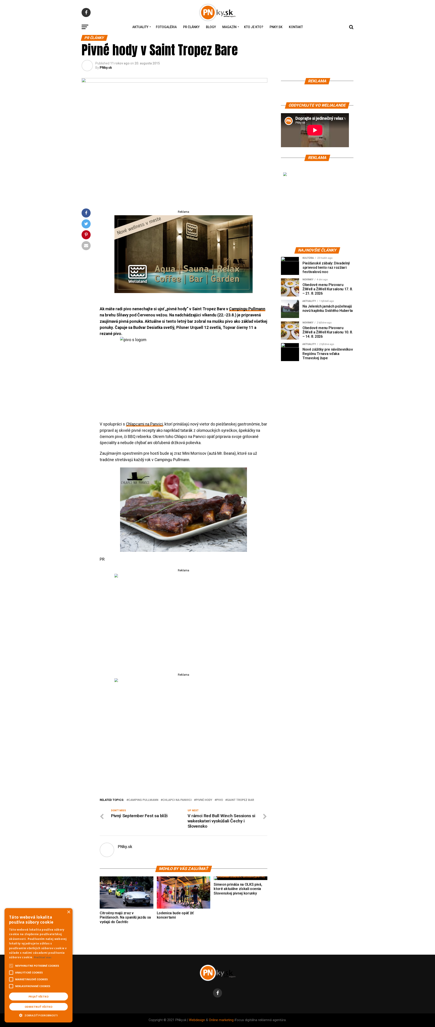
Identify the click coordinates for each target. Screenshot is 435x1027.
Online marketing (221, 1020)
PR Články (191, 27)
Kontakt (296, 27)
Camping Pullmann (143, 800)
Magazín (229, 27)
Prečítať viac (43, 957)
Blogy (211, 27)
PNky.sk (276, 27)
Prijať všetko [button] (38, 996)
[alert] (38, 965)
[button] (38, 1015)
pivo (219, 800)
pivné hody (204, 800)
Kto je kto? (253, 27)
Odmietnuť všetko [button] (38, 1006)
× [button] (68, 912)
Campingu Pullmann (247, 309)
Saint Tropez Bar (240, 800)
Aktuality (140, 27)
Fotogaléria (166, 27)
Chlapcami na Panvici (144, 424)
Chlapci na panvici (177, 800)
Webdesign (197, 1020)
